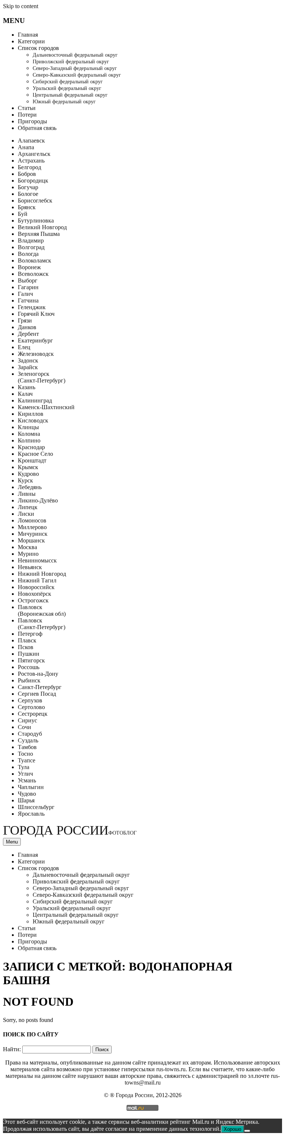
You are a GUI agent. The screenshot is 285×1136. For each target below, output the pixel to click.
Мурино (28, 554)
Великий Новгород (42, 227)
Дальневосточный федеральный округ (75, 55)
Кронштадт (32, 460)
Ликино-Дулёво (38, 500)
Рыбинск (29, 680)
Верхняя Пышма (39, 234)
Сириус (27, 720)
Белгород (29, 167)
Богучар (28, 187)
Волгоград (31, 247)
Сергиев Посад (37, 694)
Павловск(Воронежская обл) (42, 610)
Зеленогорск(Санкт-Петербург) (41, 377)
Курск (25, 480)
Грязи (25, 320)
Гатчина (28, 300)
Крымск (28, 467)
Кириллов (30, 414)
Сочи (24, 727)
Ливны (27, 494)
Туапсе (26, 760)
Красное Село (35, 454)
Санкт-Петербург (40, 687)
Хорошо (232, 1129)
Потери (27, 114)
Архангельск (34, 154)
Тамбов (27, 747)
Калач (25, 394)
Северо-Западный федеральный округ (75, 68)
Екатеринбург (35, 340)
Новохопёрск (34, 594)
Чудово (27, 794)
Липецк (27, 507)
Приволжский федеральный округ (71, 61)
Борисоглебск (35, 200)
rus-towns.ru (171, 1069)
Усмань (27, 780)
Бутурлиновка (36, 220)
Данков (27, 327)
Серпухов (30, 700)
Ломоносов (32, 520)
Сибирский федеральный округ (68, 81)
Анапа (26, 147)
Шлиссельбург (36, 807)
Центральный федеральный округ (70, 95)
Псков (25, 647)
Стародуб (30, 734)
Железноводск (36, 354)
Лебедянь (30, 487)
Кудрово (28, 474)
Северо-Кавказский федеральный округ (77, 75)
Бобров (27, 174)
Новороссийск (36, 587)
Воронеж (29, 267)
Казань (26, 387)
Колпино (29, 440)
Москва (27, 547)
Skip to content (20, 6)
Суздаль (28, 740)
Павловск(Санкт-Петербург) (41, 623)
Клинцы (28, 427)
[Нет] (247, 1131)
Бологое (28, 194)
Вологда (28, 254)
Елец (24, 347)
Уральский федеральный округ (67, 88)
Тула (23, 767)
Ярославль (31, 814)
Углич (25, 774)
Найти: (12, 1049)
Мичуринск (33, 534)
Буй (22, 214)
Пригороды (32, 121)
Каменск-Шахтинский (46, 407)
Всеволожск (33, 274)
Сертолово (31, 707)
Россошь (28, 667)
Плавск (27, 640)
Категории (31, 41)
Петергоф (30, 634)
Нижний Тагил (37, 580)
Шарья (26, 800)
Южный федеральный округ (64, 101)
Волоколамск (34, 260)
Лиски (26, 514)
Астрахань (31, 160)
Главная (28, 34)
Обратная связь (37, 128)
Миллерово (32, 527)
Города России (70, 830)
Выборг (27, 280)
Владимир (31, 240)
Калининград (35, 400)
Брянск (27, 207)
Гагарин (28, 287)
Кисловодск (33, 420)
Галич (25, 294)
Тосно (25, 754)
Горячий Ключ (36, 314)
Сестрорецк (33, 714)
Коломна (29, 434)
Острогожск (33, 600)
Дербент (28, 334)
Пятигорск (31, 660)
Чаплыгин (31, 787)
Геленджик (32, 307)
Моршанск (31, 540)
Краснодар (31, 447)
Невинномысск (37, 560)
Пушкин (28, 654)
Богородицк (33, 180)
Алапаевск (31, 140)
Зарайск (28, 367)
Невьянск (30, 567)
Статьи (27, 108)
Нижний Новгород (42, 574)
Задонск (28, 360)
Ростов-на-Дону (38, 674)
